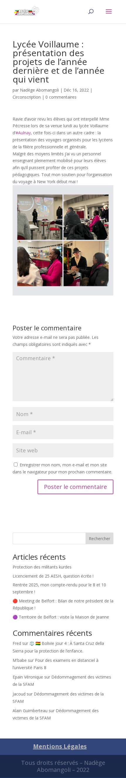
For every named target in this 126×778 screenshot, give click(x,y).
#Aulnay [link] (23, 132)
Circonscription (27, 97)
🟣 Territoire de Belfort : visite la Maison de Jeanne (61, 617)
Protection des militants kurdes (42, 567)
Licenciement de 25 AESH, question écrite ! (53, 576)
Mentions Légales (60, 746)
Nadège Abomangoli (39, 90)
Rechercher (99, 538)
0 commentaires (60, 97)
